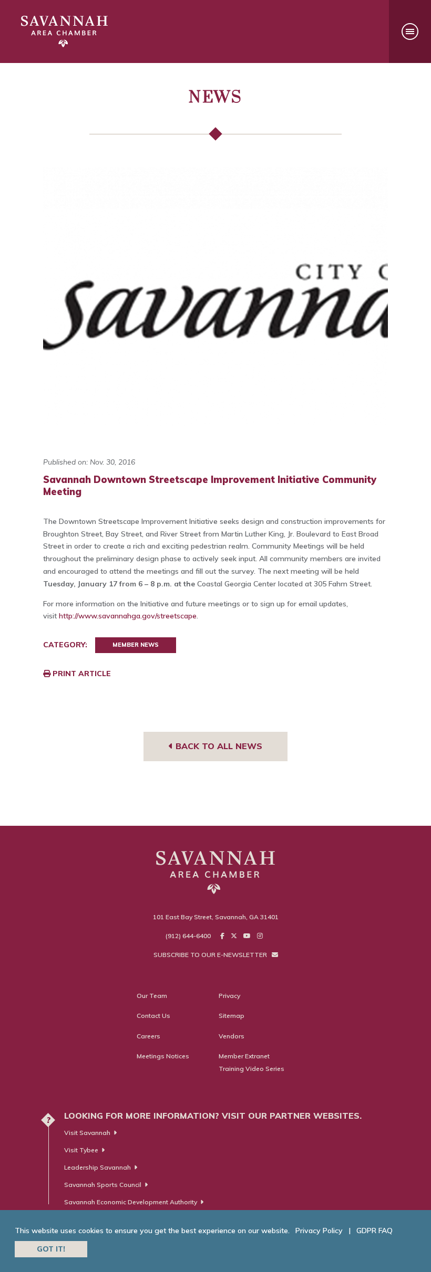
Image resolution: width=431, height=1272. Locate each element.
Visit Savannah (87, 1133)
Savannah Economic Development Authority (130, 1202)
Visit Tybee (81, 1150)
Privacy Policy (319, 1230)
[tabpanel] (215, 296)
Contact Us (153, 1015)
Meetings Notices (163, 1056)
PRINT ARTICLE (80, 673)
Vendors (231, 1036)
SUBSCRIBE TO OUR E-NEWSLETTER (211, 955)
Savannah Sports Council (102, 1185)
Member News (135, 644)
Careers (148, 1036)
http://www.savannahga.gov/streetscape (128, 616)
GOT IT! (51, 1249)
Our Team (152, 996)
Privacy (229, 996)
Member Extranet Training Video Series (251, 1062)
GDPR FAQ (374, 1230)
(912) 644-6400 (188, 936)
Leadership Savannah (97, 1167)
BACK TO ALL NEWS (217, 746)
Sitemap (231, 1015)
